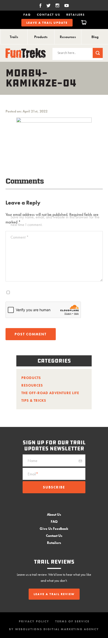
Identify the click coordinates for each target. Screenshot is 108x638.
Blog (94, 37)
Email (33, 474)
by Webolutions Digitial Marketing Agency (54, 629)
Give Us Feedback (54, 528)
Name (32, 460)
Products (40, 37)
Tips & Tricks (33, 400)
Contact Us (48, 15)
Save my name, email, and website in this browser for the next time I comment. (55, 220)
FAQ (27, 15)
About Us (54, 514)
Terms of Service (72, 621)
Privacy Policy (34, 621)
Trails (14, 37)
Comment (20, 237)
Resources (68, 37)
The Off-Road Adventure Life (50, 393)
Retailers (75, 15)
